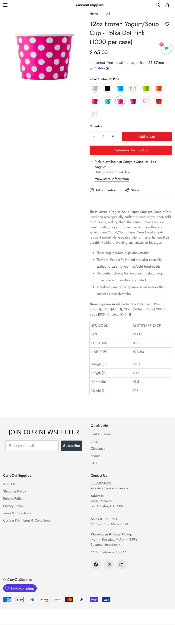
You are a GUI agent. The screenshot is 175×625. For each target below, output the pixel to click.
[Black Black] (107, 88)
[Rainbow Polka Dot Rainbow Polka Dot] (146, 101)
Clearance (98, 448)
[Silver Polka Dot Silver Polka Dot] (95, 113)
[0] (167, 5)
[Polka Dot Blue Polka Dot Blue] (107, 101)
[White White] (95, 88)
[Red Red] (159, 101)
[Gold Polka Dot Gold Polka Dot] (133, 88)
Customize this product (131, 150)
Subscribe (71, 446)
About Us (9, 484)
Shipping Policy (14, 491)
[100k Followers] (96, 564)
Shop (94, 441)
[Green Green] (146, 88)
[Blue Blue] (120, 88)
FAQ (94, 463)
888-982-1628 (101, 483)
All (108, 13)
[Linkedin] (121, 564)
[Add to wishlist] (167, 24)
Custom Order (101, 434)
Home (94, 13)
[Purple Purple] (133, 101)
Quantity (96, 126)
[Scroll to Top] (167, 602)
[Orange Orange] (159, 88)
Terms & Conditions (17, 513)
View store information (112, 178)
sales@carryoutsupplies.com (110, 488)
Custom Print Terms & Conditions (26, 520)
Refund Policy (13, 498)
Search (96, 455)
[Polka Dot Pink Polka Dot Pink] (120, 101)
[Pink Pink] (95, 101)
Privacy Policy (13, 505)
